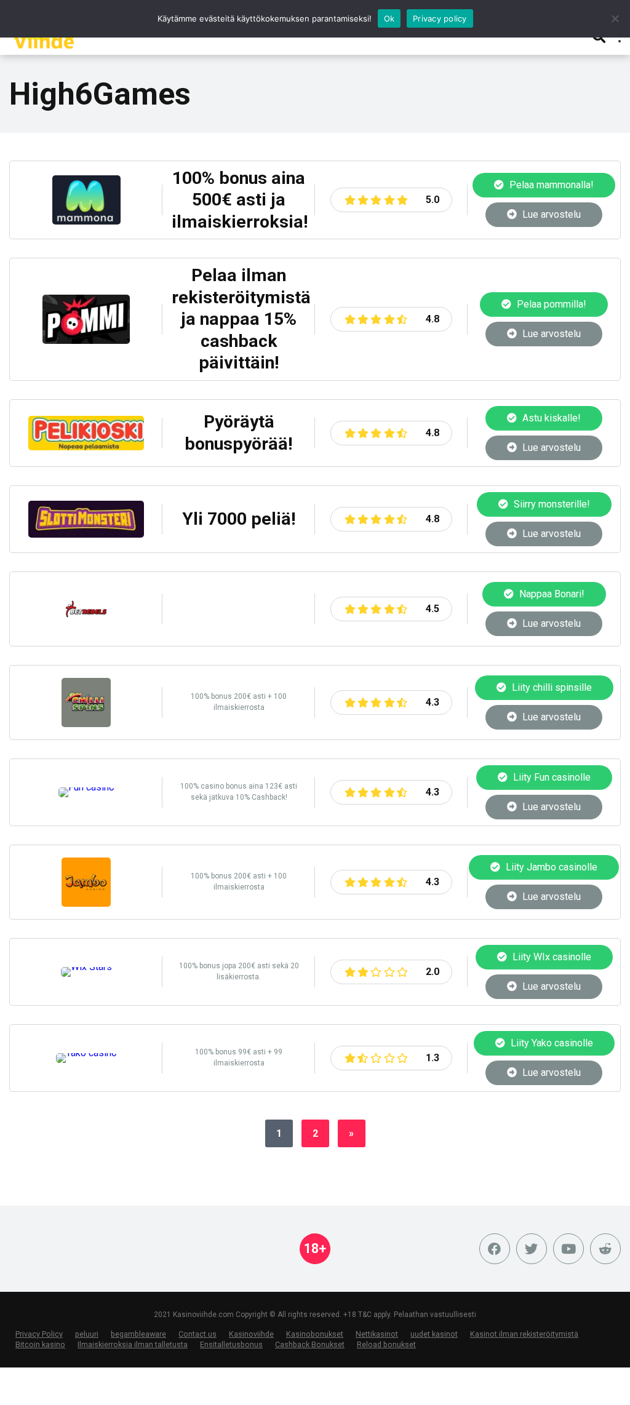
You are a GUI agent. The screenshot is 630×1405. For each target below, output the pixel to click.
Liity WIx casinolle (550, 957)
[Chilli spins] (86, 724)
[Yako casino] (86, 1053)
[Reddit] (605, 1248)
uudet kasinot (434, 1334)
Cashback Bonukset (310, 1344)
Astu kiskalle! (550, 418)
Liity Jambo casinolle (550, 867)
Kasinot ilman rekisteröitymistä (524, 1334)
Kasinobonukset (314, 1334)
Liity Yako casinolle (550, 1043)
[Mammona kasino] (86, 221)
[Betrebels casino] (86, 630)
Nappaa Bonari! (550, 594)
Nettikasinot (377, 1334)
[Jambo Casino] (86, 903)
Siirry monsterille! (550, 504)
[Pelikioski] (86, 447)
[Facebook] (494, 1248)
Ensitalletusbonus (231, 1344)
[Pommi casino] (86, 340)
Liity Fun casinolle (551, 777)
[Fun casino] (86, 787)
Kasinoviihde (251, 1334)
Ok (389, 18)
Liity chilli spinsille (550, 687)
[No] (614, 18)
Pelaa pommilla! (550, 304)
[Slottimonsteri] (86, 534)
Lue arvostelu (550, 214)
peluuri (86, 1334)
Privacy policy (440, 18)
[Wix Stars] (86, 967)
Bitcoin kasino (40, 1344)
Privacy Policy (39, 1334)
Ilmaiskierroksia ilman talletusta (133, 1344)
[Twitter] (531, 1248)
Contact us (197, 1334)
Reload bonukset (386, 1344)
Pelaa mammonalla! (550, 185)
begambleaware (138, 1334)
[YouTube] (568, 1248)
